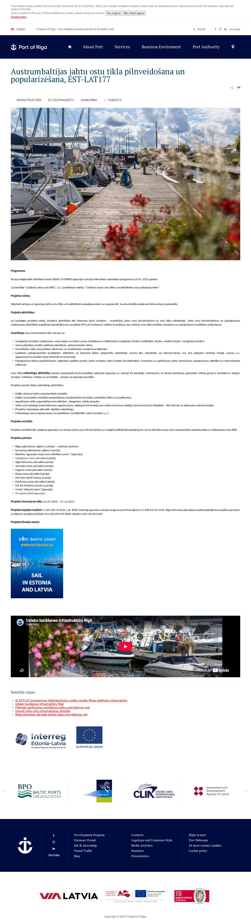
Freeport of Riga (136, 916)
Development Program (89, 835)
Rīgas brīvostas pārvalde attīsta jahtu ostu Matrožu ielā (51, 714)
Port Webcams (198, 840)
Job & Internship (85, 845)
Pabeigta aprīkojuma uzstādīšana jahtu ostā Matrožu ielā (52, 707)
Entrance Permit (85, 840)
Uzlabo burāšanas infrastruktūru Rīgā (39, 704)
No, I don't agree (134, 13)
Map (77, 856)
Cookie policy (19, 17)
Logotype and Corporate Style (151, 840)
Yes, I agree (113, 13)
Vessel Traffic (83, 851)
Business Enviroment (161, 46)
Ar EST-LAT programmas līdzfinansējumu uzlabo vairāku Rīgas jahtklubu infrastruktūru (71, 700)
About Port (93, 46)
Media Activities (142, 845)
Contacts (137, 835)
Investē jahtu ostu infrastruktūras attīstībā (42, 711)
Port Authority (206, 46)
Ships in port (197, 835)
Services (122, 46)
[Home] (69, 47)
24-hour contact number (205, 845)
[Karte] (233, 47)
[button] (238, 88)
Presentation (140, 856)
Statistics (137, 851)
